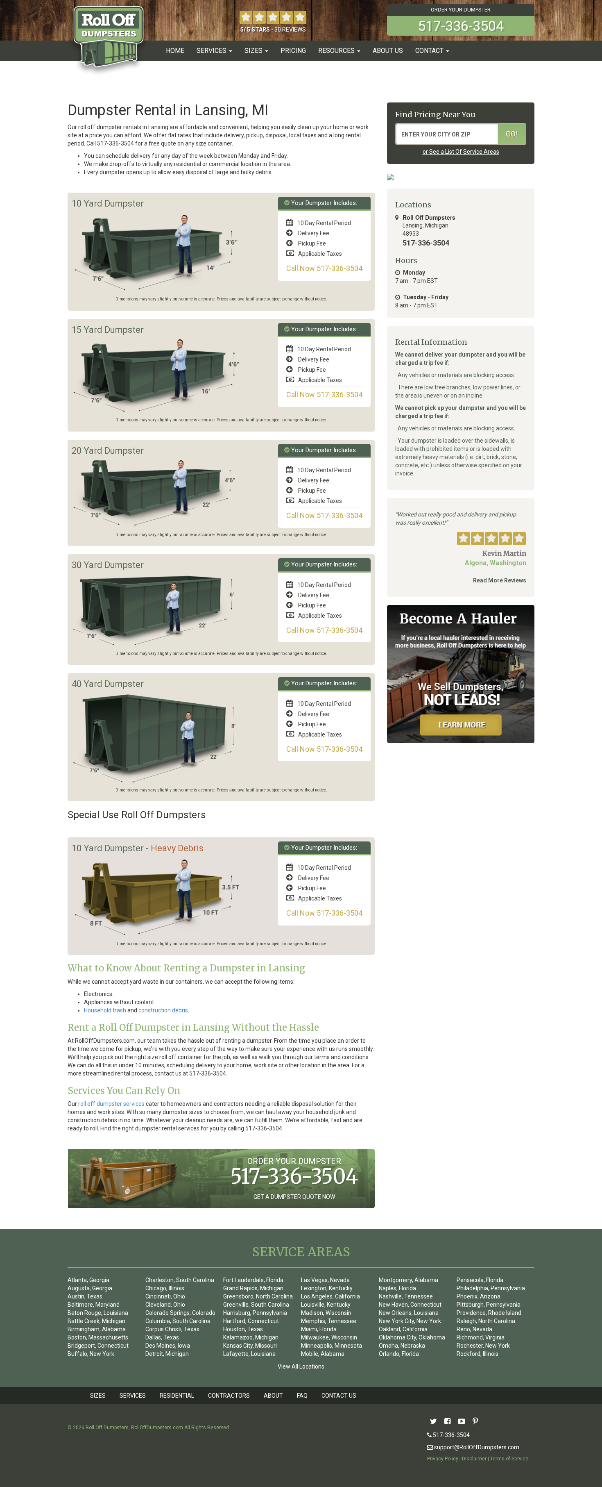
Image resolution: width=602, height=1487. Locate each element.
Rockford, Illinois (477, 1354)
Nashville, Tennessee (406, 1296)
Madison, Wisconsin (326, 1313)
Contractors (229, 1395)
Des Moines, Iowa (167, 1345)
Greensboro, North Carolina (258, 1296)
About (273, 1395)
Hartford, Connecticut (251, 1321)
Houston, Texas (243, 1329)
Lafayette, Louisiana (249, 1354)
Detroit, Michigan (167, 1354)
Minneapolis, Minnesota (331, 1345)
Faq (302, 1395)
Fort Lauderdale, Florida (253, 1280)
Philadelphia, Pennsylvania (491, 1288)
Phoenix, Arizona (478, 1296)
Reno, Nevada (474, 1329)
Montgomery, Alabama (408, 1280)
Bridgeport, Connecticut (98, 1345)
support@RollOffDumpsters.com (476, 1447)
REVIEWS (294, 29)
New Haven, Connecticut (410, 1304)
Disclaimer (474, 1459)
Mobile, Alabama (322, 1354)
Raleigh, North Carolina (486, 1321)
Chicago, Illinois (164, 1288)
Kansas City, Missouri (250, 1345)
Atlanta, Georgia (88, 1280)
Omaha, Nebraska (402, 1345)
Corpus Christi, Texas (172, 1329)
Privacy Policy (442, 1459)
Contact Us (338, 1395)
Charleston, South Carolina (179, 1280)
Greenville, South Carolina (256, 1304)
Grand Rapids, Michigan (253, 1288)
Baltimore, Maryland (94, 1304)
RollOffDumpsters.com (157, 1427)
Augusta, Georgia (90, 1288)
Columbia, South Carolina (177, 1321)
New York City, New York (410, 1321)
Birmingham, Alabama (97, 1329)
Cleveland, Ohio (165, 1304)
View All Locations (301, 1366)
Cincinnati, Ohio (165, 1296)
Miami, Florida (319, 1329)
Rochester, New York (483, 1345)
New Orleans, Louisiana (409, 1313)
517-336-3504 (451, 1435)
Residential (177, 1395)
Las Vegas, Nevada (325, 1280)
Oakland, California (403, 1329)
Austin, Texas (85, 1296)
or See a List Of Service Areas (461, 151)
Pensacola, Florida (480, 1280)
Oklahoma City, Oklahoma (412, 1337)
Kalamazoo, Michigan (250, 1337)
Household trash (105, 1010)
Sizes (98, 1395)
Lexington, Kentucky (327, 1288)
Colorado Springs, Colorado (180, 1313)
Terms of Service (509, 1459)
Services (133, 1395)
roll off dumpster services (111, 1103)
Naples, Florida (397, 1288)
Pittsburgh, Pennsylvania (489, 1304)
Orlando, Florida (399, 1354)
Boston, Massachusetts (98, 1337)
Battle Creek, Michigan (96, 1321)
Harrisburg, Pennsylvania (255, 1313)
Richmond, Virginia (481, 1337)
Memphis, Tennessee (328, 1321)
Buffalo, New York (91, 1354)
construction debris (163, 1010)
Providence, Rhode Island (489, 1313)
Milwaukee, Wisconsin (329, 1337)
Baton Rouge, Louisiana (98, 1313)
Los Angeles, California (330, 1296)
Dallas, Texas (162, 1337)
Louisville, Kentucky (326, 1304)
